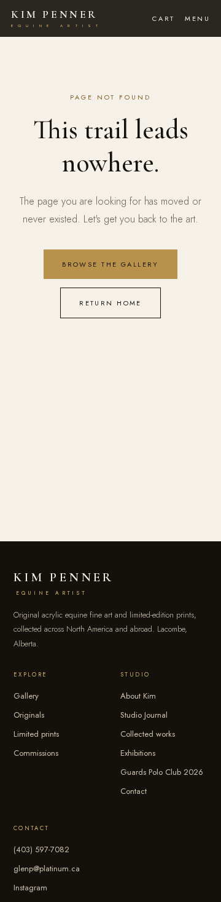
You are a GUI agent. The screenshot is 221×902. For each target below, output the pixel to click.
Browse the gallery (110, 264)
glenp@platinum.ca (47, 868)
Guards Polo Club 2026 (161, 772)
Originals (29, 715)
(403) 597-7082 (41, 849)
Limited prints (36, 734)
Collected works (147, 734)
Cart (163, 18)
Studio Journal (144, 715)
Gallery (26, 696)
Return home (110, 303)
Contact (133, 791)
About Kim (138, 696)
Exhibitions (137, 753)
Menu (197, 18)
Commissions (36, 753)
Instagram (30, 887)
